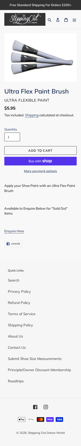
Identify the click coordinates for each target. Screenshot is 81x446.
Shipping (32, 115)
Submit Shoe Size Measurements (35, 358)
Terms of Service (21, 314)
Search (13, 280)
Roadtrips (16, 381)
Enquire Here (14, 231)
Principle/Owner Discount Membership (39, 370)
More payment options (40, 171)
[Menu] (74, 19)
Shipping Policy (20, 325)
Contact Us (17, 347)
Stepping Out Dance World (46, 433)
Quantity (10, 129)
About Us (15, 336)
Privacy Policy (19, 291)
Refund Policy (19, 302)
